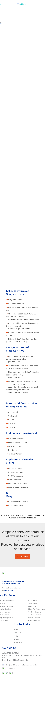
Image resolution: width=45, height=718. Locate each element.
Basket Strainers (34, 618)
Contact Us (22, 556)
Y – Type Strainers (34, 615)
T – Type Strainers (34, 612)
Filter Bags (32, 606)
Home (16, 629)
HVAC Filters (32, 600)
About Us (17, 632)
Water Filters (32, 603)
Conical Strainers (34, 620)
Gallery (16, 636)
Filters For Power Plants (36, 609)
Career (16, 639)
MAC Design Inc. (10, 590)
